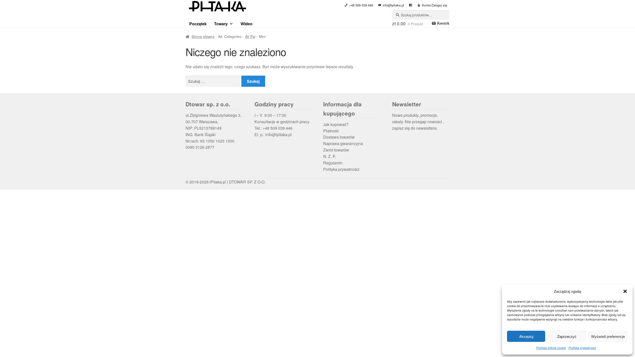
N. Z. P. (329, 156)
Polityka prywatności (582, 348)
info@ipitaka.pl (393, 5)
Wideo (247, 24)
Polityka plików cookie (551, 348)
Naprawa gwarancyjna (343, 143)
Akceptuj (526, 336)
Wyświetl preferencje (608, 336)
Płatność (331, 131)
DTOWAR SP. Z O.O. (247, 182)
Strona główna (202, 36)
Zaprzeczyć (566, 336)
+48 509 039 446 (361, 5)
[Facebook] (411, 5)
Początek (198, 24)
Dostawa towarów (339, 137)
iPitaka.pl (218, 182)
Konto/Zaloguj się (434, 5)
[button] (625, 291)
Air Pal (250, 36)
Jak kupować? (336, 124)
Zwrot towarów (336, 150)
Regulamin (333, 163)
